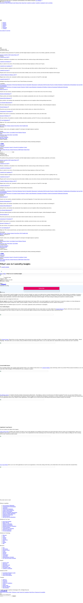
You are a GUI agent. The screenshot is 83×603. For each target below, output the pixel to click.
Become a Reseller (6, 586)
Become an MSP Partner (19, 149)
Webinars (20, 132)
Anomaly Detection (21, 87)
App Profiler (15, 134)
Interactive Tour (3, 134)
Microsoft (2, 125)
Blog (1, 132)
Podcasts (24, 132)
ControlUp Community (40, 2)
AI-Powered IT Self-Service (6, 87)
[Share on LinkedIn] (3, 284)
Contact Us (11, 147)
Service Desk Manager (7, 575)
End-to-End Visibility (7, 521)
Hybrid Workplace (4, 107)
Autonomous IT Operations (6, 111)
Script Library (9, 134)
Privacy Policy (9, 592)
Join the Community (4, 137)
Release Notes (18, 2)
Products (4, 23)
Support (8, 1)
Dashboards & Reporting (63, 87)
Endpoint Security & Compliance (9, 526)
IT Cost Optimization (4, 120)
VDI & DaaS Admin (7, 574)
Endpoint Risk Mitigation (5, 98)
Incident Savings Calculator (8, 557)
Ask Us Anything (48, 2)
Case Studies (12, 132)
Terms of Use (3, 592)
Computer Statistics (46, 367)
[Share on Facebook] (2, 284)
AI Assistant (14, 87)
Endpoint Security (6, 515)
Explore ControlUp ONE (5, 54)
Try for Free (7, 30)
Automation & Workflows (42, 87)
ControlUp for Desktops (5, 61)
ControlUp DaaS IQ (4, 79)
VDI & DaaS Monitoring (17, 84)
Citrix (5, 125)
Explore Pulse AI (14, 54)
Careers (25, 147)
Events (16, 132)
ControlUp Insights (5, 267)
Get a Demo (2, 30)
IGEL (21, 125)
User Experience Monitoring (6, 84)
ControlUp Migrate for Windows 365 (7, 74)
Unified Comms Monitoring (31, 87)
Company (5, 28)
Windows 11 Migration (7, 523)
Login (5, 1)
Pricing (4, 26)
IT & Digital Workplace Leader (9, 572)
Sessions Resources (60, 308)
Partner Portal (26, 149)
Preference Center (15, 592)
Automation (5, 507)
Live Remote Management (5, 102)
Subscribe (41, 288)
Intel (27, 125)
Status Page (24, 2)
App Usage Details (4, 464)
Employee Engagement (52, 87)
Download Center (11, 2)
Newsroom (6, 147)
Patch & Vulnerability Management (30, 84)
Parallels (24, 125)
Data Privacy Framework (34, 592)
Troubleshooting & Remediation (69, 84)
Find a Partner (3, 149)
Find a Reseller (6, 587)
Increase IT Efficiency (4, 115)
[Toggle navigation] (1, 20)
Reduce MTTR (3, 89)
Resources (5, 27)
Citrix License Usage (4, 431)
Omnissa (8, 125)
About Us (2, 147)
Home (1, 273)
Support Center (6, 562)
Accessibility (42, 592)
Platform (4, 22)
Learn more (2, 145)
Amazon (12, 125)
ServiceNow (16, 125)
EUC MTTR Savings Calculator (9, 558)
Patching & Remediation (5, 93)
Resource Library (5, 132)
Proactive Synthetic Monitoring (56, 84)
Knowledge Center (4, 2)
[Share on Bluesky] (4, 284)
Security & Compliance (19, 147)
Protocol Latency (5, 339)
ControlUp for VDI (4, 57)
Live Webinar (38, 0)
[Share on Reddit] (5, 284)
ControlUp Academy (31, 2)
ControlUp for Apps (4, 70)
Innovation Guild (3, 138)
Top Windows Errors (4, 394)
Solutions (4, 24)
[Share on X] (0, 284)
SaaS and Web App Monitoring (9, 517)
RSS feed (3, 292)
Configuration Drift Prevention (43, 84)
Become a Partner (9, 149)
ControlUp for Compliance (5, 66)
